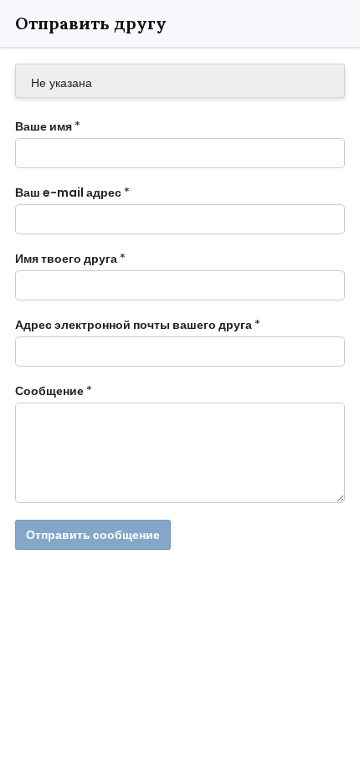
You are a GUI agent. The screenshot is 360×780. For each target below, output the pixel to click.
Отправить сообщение (93, 534)
